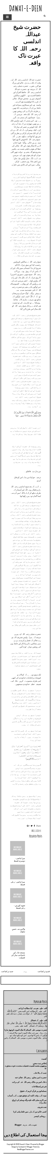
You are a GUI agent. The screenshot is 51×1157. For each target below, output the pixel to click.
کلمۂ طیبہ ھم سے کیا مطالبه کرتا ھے (32, 1008)
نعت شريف (42, 1107)
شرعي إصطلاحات (39, 1086)
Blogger (18, 1125)
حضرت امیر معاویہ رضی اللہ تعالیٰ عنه (31, 1077)
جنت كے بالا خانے (40, 1073)
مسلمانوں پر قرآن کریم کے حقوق (33, 1091)
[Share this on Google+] (28, 826)
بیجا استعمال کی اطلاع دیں (25, 1134)
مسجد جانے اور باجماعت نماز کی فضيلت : (18, 955)
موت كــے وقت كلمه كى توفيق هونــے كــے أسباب (27, 1095)
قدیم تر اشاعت (44, 971)
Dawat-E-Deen (25, 8)
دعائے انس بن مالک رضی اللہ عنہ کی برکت (29, 1082)
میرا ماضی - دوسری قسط (19, 859)
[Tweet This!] (31, 826)
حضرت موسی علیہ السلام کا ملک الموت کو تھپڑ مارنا (25, 1030)
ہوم (25, 971)
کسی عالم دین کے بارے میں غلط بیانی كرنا (30, 1111)
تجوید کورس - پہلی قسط (19, 906)
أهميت (44, 1059)
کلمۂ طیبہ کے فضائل (38, 1020)
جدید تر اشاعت (7, 971)
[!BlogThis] (37, 830)
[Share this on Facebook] (34, 826)
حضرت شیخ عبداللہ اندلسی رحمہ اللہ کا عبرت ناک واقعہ (27, 44)
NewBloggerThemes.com (25, 1149)
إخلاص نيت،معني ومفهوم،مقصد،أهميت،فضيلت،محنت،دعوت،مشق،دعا (26, 1066)
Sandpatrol (22, 1147)
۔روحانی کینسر (40, 1116)
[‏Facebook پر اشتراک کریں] (32, 830)
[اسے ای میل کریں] (39, 830)
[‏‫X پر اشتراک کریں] (35, 830)
